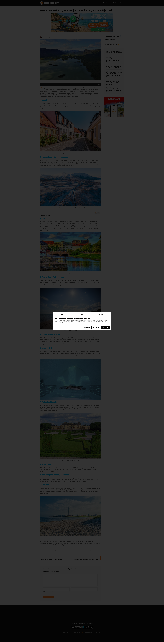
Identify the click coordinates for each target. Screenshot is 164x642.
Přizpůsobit (96, 327)
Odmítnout (87, 327)
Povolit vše (106, 327)
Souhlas (63, 314)
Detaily (82, 314)
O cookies (101, 314)
